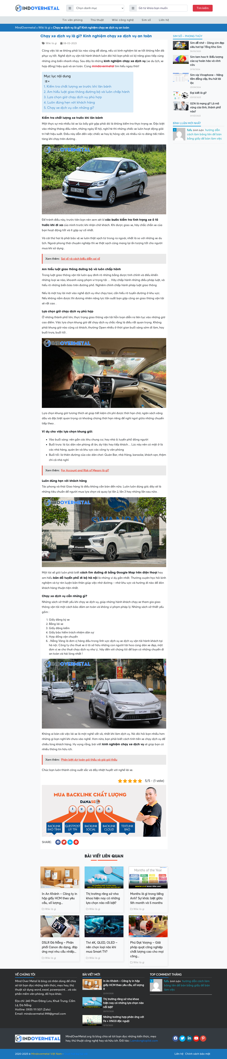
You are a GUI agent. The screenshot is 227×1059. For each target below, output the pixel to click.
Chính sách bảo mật (197, 1053)
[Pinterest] (203, 1038)
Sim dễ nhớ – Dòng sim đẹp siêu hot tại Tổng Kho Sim (207, 44)
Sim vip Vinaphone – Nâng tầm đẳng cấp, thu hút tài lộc (206, 79)
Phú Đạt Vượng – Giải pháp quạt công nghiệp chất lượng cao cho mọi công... (147, 949)
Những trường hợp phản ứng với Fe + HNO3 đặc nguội (123, 1019)
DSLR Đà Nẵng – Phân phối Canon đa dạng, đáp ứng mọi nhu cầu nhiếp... (59, 947)
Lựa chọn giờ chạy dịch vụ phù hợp (74, 97)
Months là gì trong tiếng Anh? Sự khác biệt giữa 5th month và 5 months (147, 898)
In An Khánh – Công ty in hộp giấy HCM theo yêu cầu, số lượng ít (123, 985)
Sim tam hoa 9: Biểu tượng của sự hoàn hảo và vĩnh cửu (206, 60)
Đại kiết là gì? (198, 92)
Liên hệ (164, 20)
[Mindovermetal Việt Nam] (37, 8)
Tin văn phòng (72, 20)
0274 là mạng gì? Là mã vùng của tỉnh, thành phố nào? (205, 107)
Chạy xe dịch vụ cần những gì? (70, 108)
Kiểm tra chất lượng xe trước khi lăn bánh (79, 86)
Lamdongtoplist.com (144, 1040)
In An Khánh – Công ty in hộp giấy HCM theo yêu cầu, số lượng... (59, 898)
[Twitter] (182, 1038)
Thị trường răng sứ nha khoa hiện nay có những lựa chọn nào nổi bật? (103, 898)
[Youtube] (196, 1038)
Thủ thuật (97, 20)
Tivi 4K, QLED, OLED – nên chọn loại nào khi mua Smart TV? (101, 947)
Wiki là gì (44, 27)
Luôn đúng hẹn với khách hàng (71, 102)
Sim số (146, 20)
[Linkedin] (189, 1038)
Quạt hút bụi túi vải (76, 1053)
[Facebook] (175, 1038)
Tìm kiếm (203, 8)
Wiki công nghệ (123, 20)
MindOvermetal (25, 27)
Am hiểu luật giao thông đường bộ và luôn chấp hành (88, 92)
